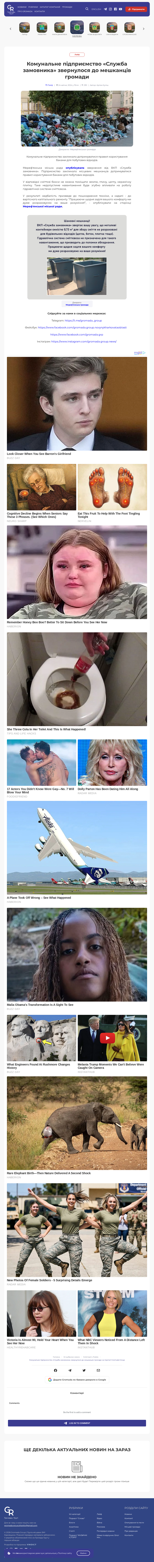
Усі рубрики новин (71, 1357)
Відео (99, 1518)
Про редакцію (131, 1531)
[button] (55, 1371)
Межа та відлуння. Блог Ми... (108, 1536)
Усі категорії (74, 1514)
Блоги (72, 1522)
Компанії (129, 1518)
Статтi (72, 1531)
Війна (99, 1522)
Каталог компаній (50, 7)
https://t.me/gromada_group (83, 320)
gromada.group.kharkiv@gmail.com (20, 1525)
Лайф (77, 55)
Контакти (39, 11)
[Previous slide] (10, 29)
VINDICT (31, 1545)
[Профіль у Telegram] (105, 9)
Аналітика (74, 1527)
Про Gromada (25, 11)
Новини (22, 7)
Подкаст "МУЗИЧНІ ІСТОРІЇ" (78, 1536)
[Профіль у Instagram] (110, 9)
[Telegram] (70, 1371)
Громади (67, 7)
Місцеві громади (132, 1527)
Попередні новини (105, 1531)
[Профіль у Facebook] (115, 9)
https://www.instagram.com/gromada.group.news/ (84, 341)
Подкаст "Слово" (77, 1518)
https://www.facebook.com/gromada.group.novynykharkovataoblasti (82, 327)
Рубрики (33, 7)
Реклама (101, 1527)
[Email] (98, 1371)
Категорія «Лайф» (91, 1357)
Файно (83, 1553)
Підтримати (138, 9)
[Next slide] (143, 29)
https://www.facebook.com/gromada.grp (76, 334)
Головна (56, 1357)
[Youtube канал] (120, 9)
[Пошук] (87, 9)
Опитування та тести (134, 1522)
